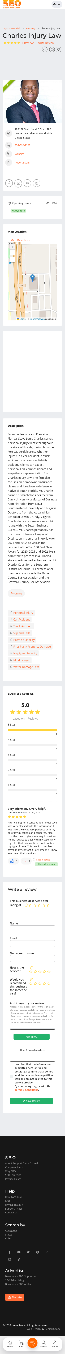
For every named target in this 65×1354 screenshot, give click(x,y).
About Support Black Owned (21, 1163)
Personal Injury (23, 613)
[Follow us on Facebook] (9, 183)
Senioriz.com (52, 1329)
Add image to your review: (27, 1003)
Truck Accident (23, 626)
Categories (11, 1230)
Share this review (46, 864)
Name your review (22, 953)
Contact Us (11, 1212)
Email (13, 938)
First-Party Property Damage (32, 647)
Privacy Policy (13, 1179)
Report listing (22, 162)
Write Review (45, 43)
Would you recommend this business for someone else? (18, 986)
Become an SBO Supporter (20, 1276)
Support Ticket (13, 1208)
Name (14, 923)
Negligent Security (25, 653)
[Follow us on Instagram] (36, 183)
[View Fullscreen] (12, 259)
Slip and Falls (21, 633)
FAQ (7, 1200)
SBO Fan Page (13, 1175)
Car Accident (21, 619)
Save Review (32, 1101)
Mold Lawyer (21, 660)
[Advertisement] (32, 371)
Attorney (30, 28)
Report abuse (43, 859)
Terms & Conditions (26, 1089)
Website (19, 154)
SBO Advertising (14, 1280)
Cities (8, 1238)
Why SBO (10, 1171)
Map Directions (21, 240)
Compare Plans (14, 1167)
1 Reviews (28, 43)
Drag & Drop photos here (32, 1050)
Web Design (34, 1329)
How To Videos (13, 1197)
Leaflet (22, 318)
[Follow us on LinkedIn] (27, 183)
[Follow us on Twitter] (18, 183)
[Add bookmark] (59, 50)
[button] (32, 277)
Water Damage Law (26, 667)
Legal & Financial (11, 28)
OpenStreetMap (37, 318)
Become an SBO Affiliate (19, 1284)
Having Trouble (14, 1204)
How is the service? (17, 969)
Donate (16, 1297)
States (8, 1234)
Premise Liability (24, 640)
